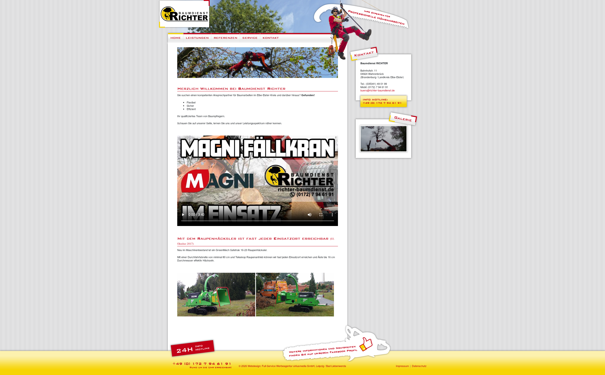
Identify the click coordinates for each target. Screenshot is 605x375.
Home (175, 37)
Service (250, 37)
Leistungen (197, 37)
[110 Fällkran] (383, 138)
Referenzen (225, 37)
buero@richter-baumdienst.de (377, 90)
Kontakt (271, 37)
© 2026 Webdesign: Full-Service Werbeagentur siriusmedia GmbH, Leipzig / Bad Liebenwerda (292, 366)
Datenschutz (419, 365)
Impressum (402, 365)
